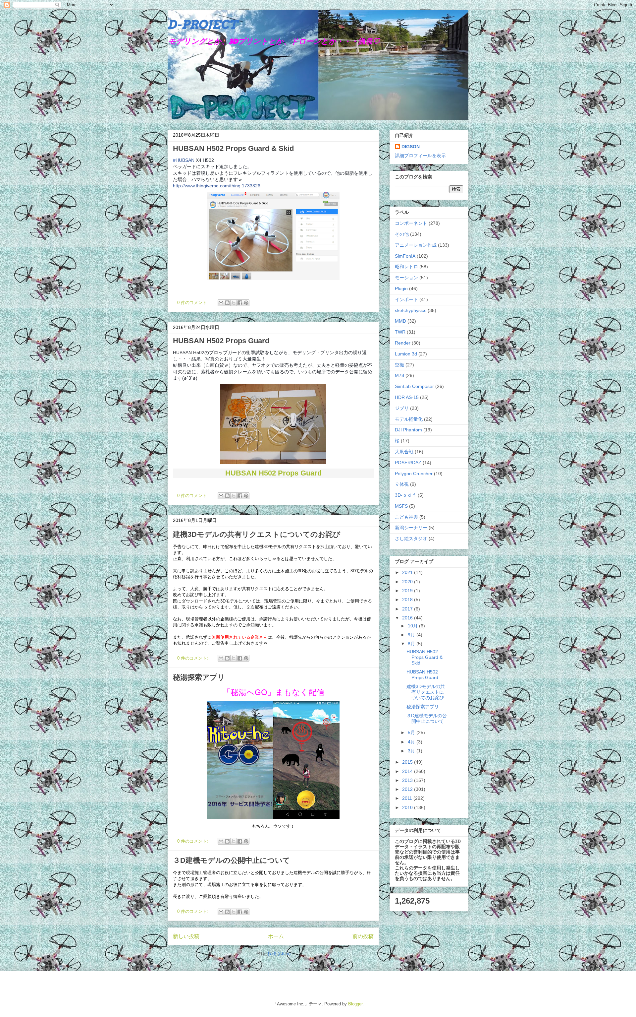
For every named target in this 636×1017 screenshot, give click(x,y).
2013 (408, 780)
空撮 (399, 364)
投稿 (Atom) (279, 953)
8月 (412, 643)
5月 (412, 732)
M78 (399, 375)
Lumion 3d (406, 353)
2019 (408, 590)
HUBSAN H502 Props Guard (221, 341)
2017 (408, 608)
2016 (408, 617)
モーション (406, 277)
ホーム (276, 936)
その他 (402, 234)
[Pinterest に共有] (246, 302)
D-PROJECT (203, 24)
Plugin (401, 288)
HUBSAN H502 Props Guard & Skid (233, 148)
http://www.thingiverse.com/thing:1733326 (216, 185)
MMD (400, 321)
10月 (413, 625)
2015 (408, 762)
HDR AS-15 (407, 397)
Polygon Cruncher (414, 473)
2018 (408, 599)
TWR (400, 332)
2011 (407, 798)
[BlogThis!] (227, 302)
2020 (408, 581)
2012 (408, 789)
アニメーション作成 (416, 245)
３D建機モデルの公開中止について (231, 860)
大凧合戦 (404, 451)
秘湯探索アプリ (199, 677)
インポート (406, 299)
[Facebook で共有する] (240, 302)
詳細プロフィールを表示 (420, 155)
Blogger (355, 1003)
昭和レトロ (406, 266)
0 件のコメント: (193, 302)
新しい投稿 (186, 936)
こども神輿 (406, 517)
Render (402, 343)
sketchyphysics (410, 310)
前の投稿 (363, 936)
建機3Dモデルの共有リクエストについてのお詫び (257, 534)
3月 (412, 750)
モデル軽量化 (409, 419)
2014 (408, 771)
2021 (408, 572)
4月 (412, 741)
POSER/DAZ (408, 462)
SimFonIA (405, 256)
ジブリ (402, 408)
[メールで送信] (221, 302)
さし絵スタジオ (411, 538)
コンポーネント (411, 223)
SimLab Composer (414, 386)
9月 (412, 634)
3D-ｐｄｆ (405, 495)
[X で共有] (233, 302)
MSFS (401, 506)
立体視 (402, 484)
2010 (408, 807)
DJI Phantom (408, 429)
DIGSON (410, 146)
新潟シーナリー (411, 527)
